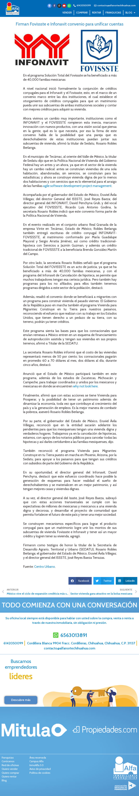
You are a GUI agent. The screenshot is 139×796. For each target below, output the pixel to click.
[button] (80, 581)
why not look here (85, 386)
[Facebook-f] (54, 6)
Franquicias (113, 12)
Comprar (82, 12)
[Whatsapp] (69, 6)
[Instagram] (59, 6)
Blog (128, 12)
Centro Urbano (44, 567)
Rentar (96, 12)
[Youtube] (64, 6)
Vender (67, 12)
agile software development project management (77, 186)
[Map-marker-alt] (49, 6)
